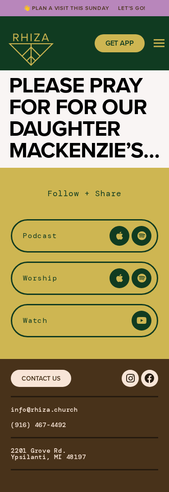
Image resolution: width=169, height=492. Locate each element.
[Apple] (119, 236)
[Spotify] (141, 236)
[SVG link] (31, 43)
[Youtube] (141, 321)
